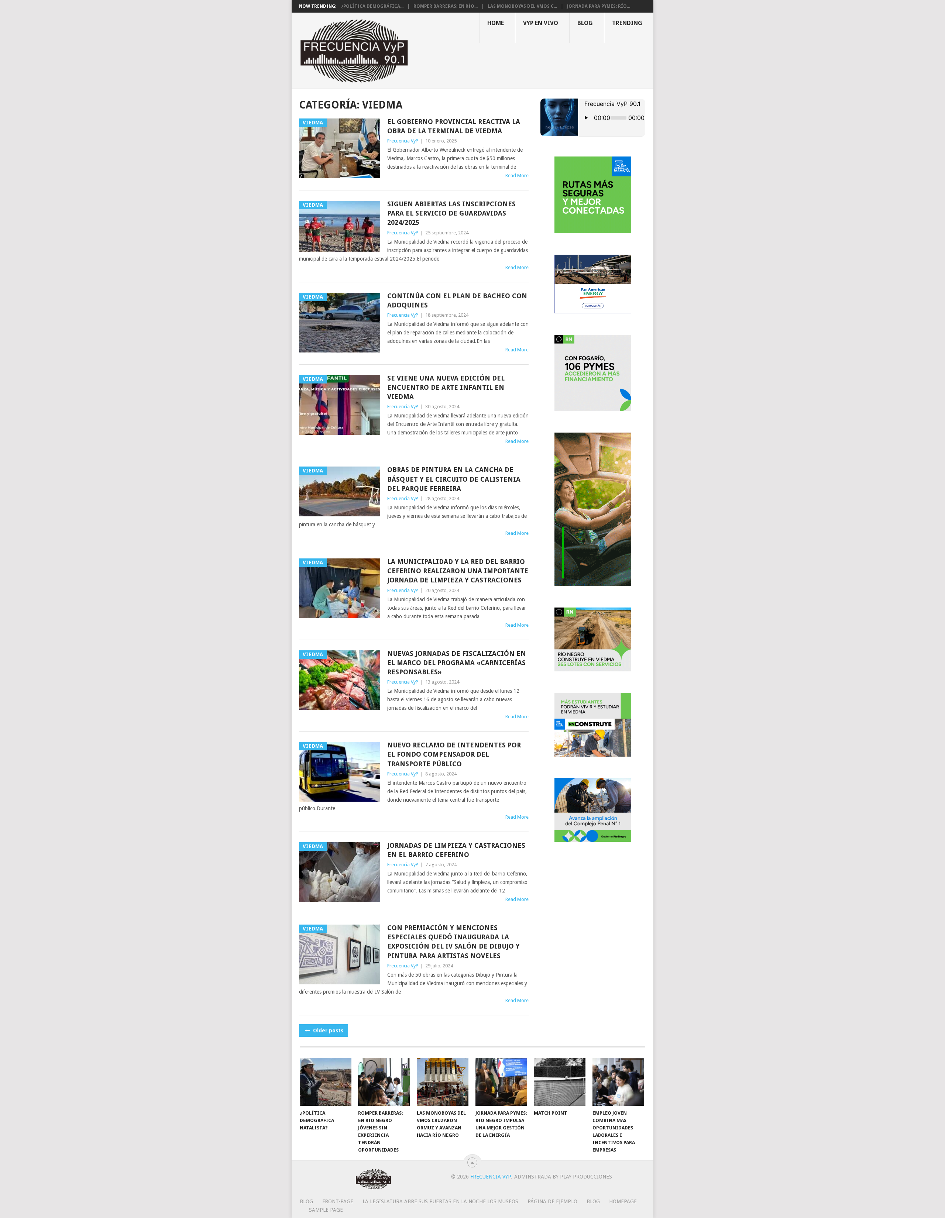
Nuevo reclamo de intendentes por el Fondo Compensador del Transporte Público (454, 754)
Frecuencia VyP (402, 141)
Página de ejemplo (552, 1201)
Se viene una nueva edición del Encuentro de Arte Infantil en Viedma (446, 387)
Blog (585, 23)
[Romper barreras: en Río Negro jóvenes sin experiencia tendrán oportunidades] (384, 1082)
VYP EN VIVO (540, 23)
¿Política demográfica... (372, 6)
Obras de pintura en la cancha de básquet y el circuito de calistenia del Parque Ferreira (453, 479)
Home (495, 23)
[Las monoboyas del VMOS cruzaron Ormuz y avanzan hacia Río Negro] (442, 1082)
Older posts (327, 1030)
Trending (627, 23)
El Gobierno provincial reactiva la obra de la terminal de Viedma (453, 126)
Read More (517, 175)
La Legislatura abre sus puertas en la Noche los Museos (440, 1201)
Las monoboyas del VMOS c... (522, 6)
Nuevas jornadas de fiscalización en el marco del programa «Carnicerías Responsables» (456, 663)
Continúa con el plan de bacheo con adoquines (457, 300)
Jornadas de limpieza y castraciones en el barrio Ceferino (456, 850)
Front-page (337, 1201)
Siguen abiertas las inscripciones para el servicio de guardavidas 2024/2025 (451, 213)
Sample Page (326, 1210)
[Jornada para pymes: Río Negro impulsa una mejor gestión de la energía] (501, 1082)
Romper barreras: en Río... (445, 6)
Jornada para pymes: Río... (598, 6)
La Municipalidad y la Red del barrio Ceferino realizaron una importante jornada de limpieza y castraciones (457, 571)
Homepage (623, 1201)
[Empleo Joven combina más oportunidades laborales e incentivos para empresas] (618, 1082)
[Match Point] (559, 1082)
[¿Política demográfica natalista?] (325, 1082)
